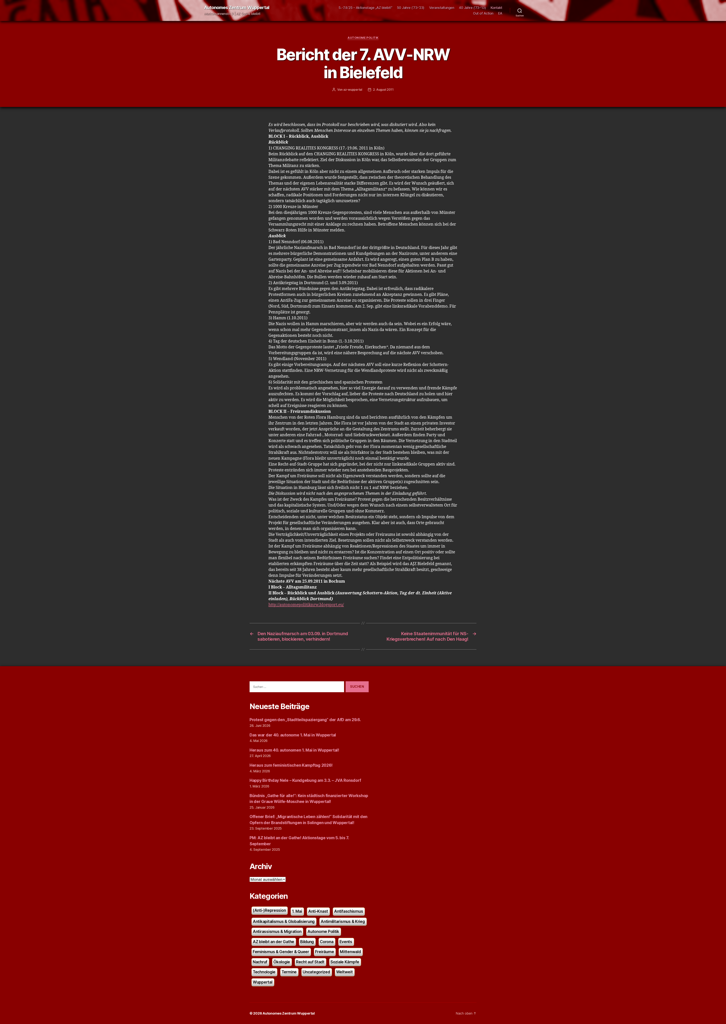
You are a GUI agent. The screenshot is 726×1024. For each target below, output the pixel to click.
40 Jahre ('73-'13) (472, 8)
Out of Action (483, 13)
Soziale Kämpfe (344, 962)
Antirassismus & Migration (277, 931)
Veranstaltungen (441, 8)
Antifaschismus (348, 911)
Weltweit (344, 972)
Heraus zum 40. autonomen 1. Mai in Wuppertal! (294, 750)
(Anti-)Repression (269, 910)
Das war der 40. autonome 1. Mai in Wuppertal (293, 735)
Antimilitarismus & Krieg (343, 921)
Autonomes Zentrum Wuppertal (236, 7)
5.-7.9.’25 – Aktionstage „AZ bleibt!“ (365, 8)
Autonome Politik (363, 37)
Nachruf (260, 962)
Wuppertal (262, 982)
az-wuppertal (352, 89)
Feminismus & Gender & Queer (281, 951)
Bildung (307, 941)
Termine (289, 972)
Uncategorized (316, 972)
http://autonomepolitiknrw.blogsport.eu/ (306, 604)
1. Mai (297, 911)
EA (500, 13)
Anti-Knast (318, 911)
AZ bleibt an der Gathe (273, 941)
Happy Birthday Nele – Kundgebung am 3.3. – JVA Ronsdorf (305, 780)
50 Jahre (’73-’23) (410, 8)
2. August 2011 (383, 89)
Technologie (264, 972)
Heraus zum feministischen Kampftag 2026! (291, 765)
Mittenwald (350, 951)
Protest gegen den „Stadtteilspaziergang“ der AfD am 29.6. (305, 719)
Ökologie (281, 962)
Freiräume (324, 951)
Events (346, 941)
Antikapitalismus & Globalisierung (284, 921)
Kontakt (496, 8)
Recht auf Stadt (310, 962)
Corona (326, 941)
